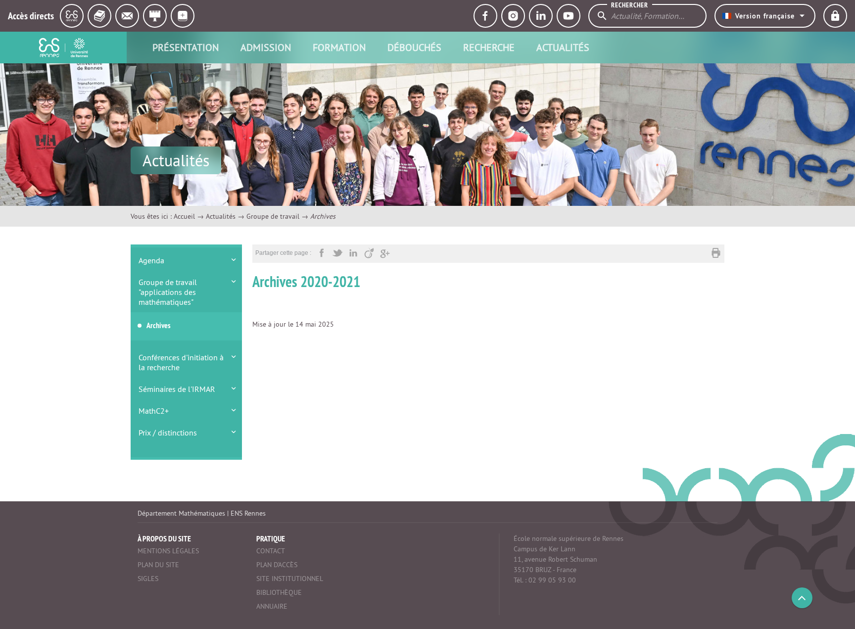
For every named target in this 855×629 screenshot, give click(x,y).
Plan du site (158, 564)
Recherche (489, 47)
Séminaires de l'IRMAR (177, 389)
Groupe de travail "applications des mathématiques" (168, 292)
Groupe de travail (272, 216)
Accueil (184, 216)
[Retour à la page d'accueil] (63, 47)
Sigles (148, 578)
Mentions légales (168, 550)
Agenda (151, 260)
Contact (270, 550)
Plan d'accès (276, 564)
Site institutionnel (289, 578)
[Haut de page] (802, 597)
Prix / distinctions (168, 432)
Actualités (562, 47)
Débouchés (414, 47)
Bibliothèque (279, 592)
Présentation (185, 47)
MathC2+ (154, 411)
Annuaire (271, 606)
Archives (158, 325)
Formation (339, 47)
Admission (265, 47)
